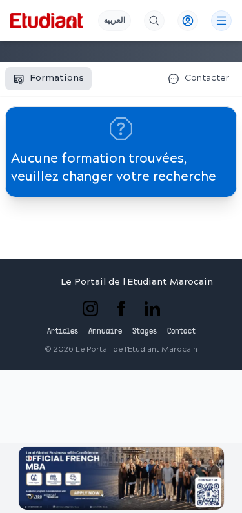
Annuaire (105, 332)
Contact (181, 332)
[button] (121, 478)
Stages (144, 332)
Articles (62, 332)
